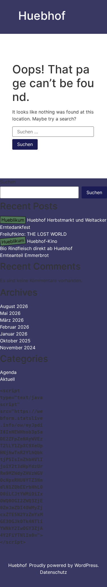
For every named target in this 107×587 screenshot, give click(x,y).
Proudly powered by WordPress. (64, 565)
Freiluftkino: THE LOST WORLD (33, 234)
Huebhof (42, 16)
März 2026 (12, 320)
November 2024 (17, 347)
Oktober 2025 (15, 341)
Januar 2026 (13, 334)
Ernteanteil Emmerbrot (24, 255)
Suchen (8, 182)
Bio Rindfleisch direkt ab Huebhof (36, 248)
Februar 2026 (14, 327)
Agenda (8, 372)
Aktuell (7, 379)
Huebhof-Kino (29, 241)
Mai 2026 (10, 313)
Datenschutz (53, 572)
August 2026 (14, 306)
